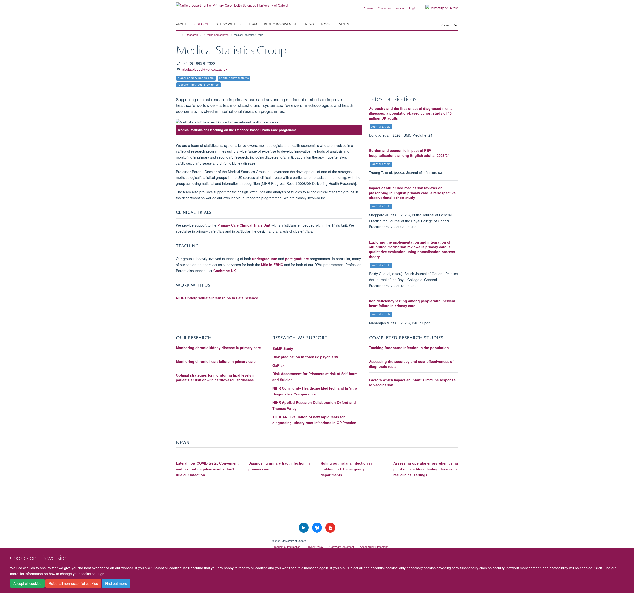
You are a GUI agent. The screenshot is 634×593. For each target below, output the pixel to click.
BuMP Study (282, 348)
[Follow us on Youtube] (330, 527)
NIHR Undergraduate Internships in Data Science (217, 298)
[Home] (180, 35)
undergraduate (265, 258)
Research (201, 23)
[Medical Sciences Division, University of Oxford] (220, 539)
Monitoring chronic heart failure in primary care (216, 361)
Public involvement (281, 23)
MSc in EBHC (272, 264)
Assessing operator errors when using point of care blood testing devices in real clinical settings (425, 469)
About (181, 23)
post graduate (297, 258)
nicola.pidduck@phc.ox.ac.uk (204, 69)
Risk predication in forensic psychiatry (305, 356)
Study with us (228, 23)
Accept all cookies (27, 583)
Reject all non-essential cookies (73, 583)
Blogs (325, 23)
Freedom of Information (286, 547)
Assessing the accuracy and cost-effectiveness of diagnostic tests (411, 364)
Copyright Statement (341, 547)
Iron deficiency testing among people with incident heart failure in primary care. (412, 303)
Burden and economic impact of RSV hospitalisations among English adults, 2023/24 (409, 153)
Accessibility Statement (374, 547)
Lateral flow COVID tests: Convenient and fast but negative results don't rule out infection (207, 469)
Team (252, 23)
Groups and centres (216, 34)
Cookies (368, 8)
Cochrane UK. (225, 270)
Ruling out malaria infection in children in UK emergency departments (346, 469)
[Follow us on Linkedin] (304, 527)
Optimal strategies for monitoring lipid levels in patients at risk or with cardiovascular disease (216, 378)
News (309, 23)
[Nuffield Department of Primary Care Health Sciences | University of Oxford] (232, 3)
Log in (412, 8)
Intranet (400, 8)
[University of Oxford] (438, 8)
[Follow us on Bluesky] (317, 527)
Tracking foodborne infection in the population (409, 347)
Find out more (116, 583)
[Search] (455, 24)
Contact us (384, 8)
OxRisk (278, 365)
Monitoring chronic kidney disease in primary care (218, 347)
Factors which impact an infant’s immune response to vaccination (412, 382)
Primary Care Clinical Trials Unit (243, 225)
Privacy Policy (314, 547)
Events (343, 23)
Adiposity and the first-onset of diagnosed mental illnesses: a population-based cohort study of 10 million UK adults (411, 113)
